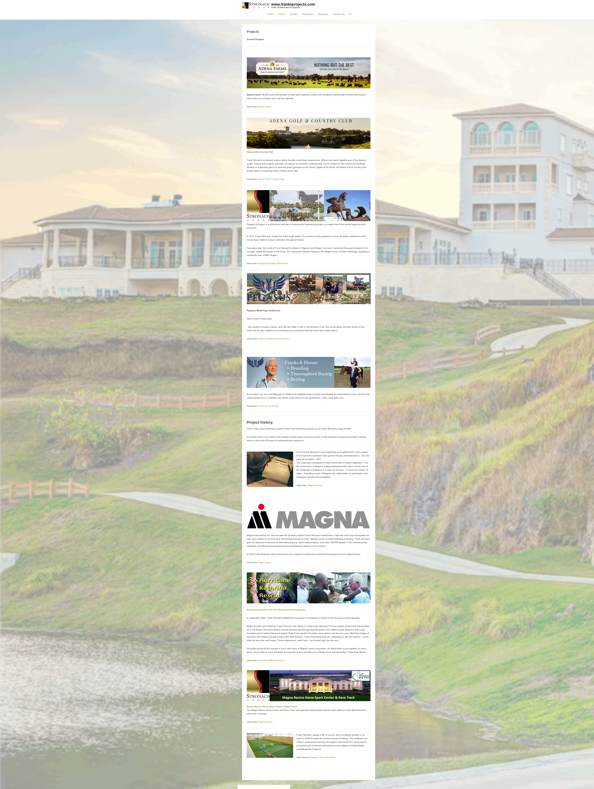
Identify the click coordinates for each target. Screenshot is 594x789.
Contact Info (339, 14)
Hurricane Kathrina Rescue (271, 660)
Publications (308, 14)
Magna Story (264, 562)
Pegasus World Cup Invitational (273, 338)
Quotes (293, 14)
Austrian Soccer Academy (323, 757)
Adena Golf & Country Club (271, 179)
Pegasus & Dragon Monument (273, 263)
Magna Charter (315, 485)
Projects (282, 14)
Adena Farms (264, 106)
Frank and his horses (268, 406)
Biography (323, 14)
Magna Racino (265, 722)
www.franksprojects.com (293, 4)
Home (270, 14)
